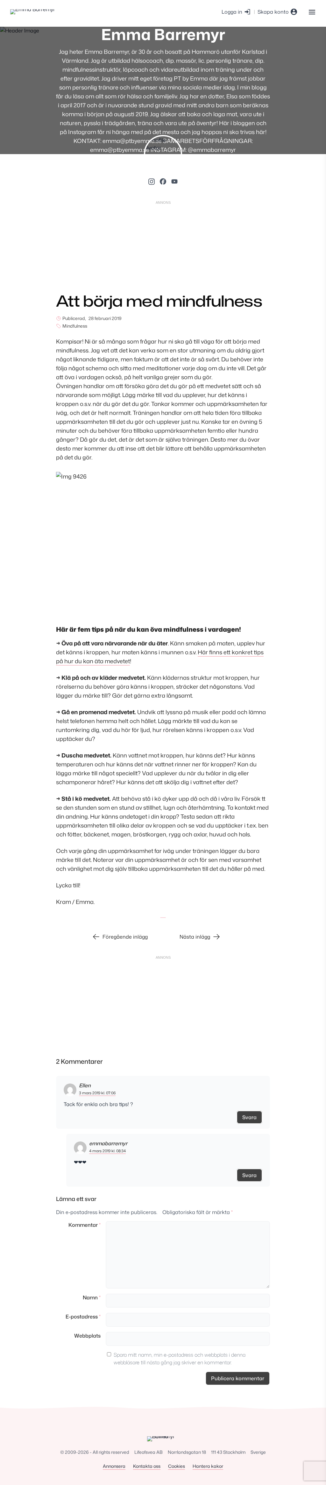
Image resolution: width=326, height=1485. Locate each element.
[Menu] (312, 12)
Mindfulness (74, 326)
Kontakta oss (146, 1466)
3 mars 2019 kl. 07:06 (97, 1093)
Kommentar (84, 1224)
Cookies (176, 1466)
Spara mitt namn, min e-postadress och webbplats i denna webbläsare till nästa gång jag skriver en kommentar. (179, 1358)
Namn (92, 1297)
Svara (249, 1117)
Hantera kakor (208, 1466)
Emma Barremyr (163, 34)
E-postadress (83, 1316)
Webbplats (87, 1335)
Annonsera (114, 1466)
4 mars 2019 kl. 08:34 (107, 1151)
